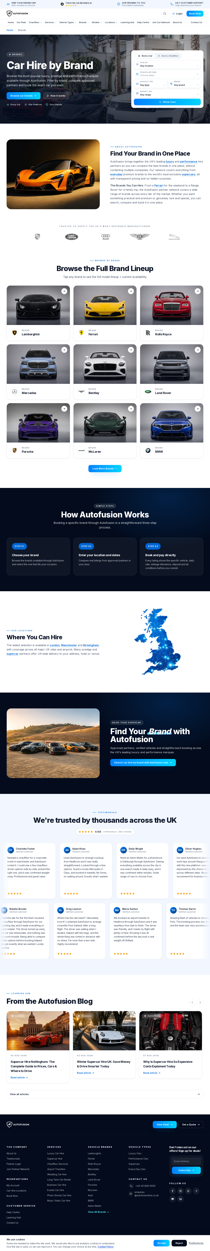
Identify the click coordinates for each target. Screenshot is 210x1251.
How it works (58, 95)
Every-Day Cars (137, 1169)
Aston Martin (94, 1205)
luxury (170, 161)
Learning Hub (127, 22)
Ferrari (158, 185)
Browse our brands (21, 95)
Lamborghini (94, 1153)
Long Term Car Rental (59, 1179)
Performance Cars (138, 1158)
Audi (90, 1195)
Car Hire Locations (16, 1190)
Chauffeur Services (57, 1163)
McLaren (92, 1190)
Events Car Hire (55, 1190)
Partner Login (14, 1163)
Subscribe (184, 1170)
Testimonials (13, 1158)
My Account (13, 1185)
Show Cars (169, 102)
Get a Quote (189, 1124)
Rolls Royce (94, 1163)
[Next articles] (200, 1002)
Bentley (92, 1174)
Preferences (196, 1243)
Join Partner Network (18, 1169)
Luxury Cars (135, 1153)
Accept (162, 1243)
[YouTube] (172, 1199)
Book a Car (147, 56)
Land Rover (94, 1179)
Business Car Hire (56, 1184)
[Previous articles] (192, 1002)
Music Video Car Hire (58, 1200)
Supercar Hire (54, 1158)
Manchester (69, 645)
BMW (91, 1200)
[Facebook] (172, 1191)
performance (188, 161)
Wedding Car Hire (57, 1174)
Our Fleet (21, 22)
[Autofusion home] (17, 14)
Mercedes (93, 1169)
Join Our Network (161, 22)
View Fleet (163, 1124)
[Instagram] (180, 1191)
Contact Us (196, 22)
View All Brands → (98, 1212)
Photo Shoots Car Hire (59, 1195)
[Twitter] (188, 1191)
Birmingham (91, 645)
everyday (116, 174)
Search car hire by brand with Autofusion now (141, 762)
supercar (13, 653)
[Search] (164, 13)
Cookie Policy (106, 1246)
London (55, 645)
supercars (188, 174)
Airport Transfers (56, 1169)
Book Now (195, 13)
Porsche (92, 1184)
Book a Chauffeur (170, 56)
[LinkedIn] (180, 1199)
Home (11, 22)
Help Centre (143, 22)
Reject (179, 1243)
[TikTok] (196, 1191)
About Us (177, 22)
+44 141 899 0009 (145, 1185)
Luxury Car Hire (55, 1153)
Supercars (134, 1163)
